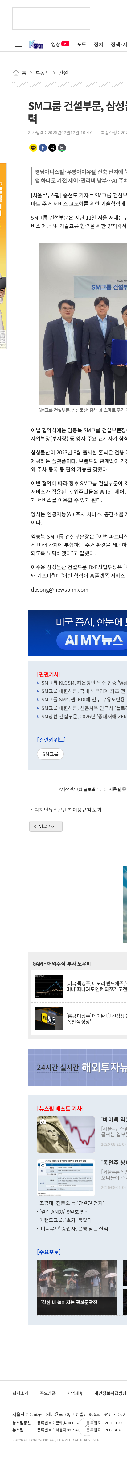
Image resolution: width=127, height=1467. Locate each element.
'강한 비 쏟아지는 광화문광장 (69, 1302)
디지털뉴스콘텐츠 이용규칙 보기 (68, 809)
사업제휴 (75, 1393)
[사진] (66, 1134)
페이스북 (43, 148)
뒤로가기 (47, 826)
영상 (55, 44)
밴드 (62, 148)
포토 (81, 44)
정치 (98, 44)
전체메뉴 (18, 44)
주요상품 (48, 1393)
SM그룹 (50, 754)
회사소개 (20, 1393)
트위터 (52, 148)
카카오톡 (33, 148)
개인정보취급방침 (110, 1393)
